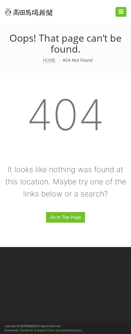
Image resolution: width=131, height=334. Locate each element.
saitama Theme (46, 330)
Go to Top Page (65, 217)
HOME (49, 60)
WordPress (26, 330)
